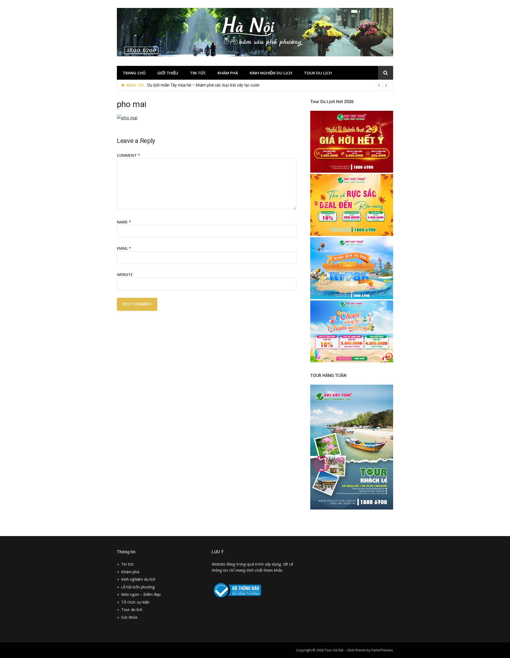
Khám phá (228, 72)
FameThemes (382, 650)
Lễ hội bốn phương (138, 586)
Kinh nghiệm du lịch (271, 72)
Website (125, 274)
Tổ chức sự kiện (135, 602)
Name (124, 221)
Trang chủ (134, 72)
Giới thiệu (167, 72)
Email (124, 248)
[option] (268, 85)
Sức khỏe (129, 617)
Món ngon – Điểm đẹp (141, 594)
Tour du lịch (318, 72)
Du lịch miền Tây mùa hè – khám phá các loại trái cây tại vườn (203, 85)
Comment (128, 155)
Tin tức (198, 72)
